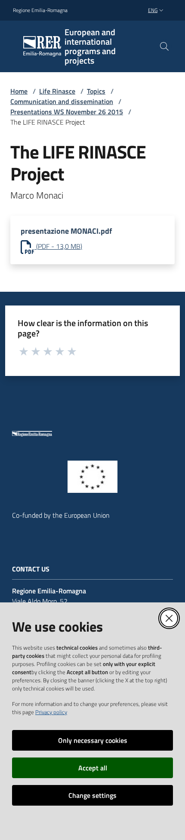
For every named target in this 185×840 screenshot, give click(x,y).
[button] (164, 46)
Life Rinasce (57, 91)
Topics (96, 91)
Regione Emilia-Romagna (40, 10)
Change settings (92, 795)
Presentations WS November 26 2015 (66, 112)
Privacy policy (51, 712)
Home (19, 91)
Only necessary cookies (92, 740)
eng (152, 10)
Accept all (92, 768)
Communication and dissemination (61, 101)
